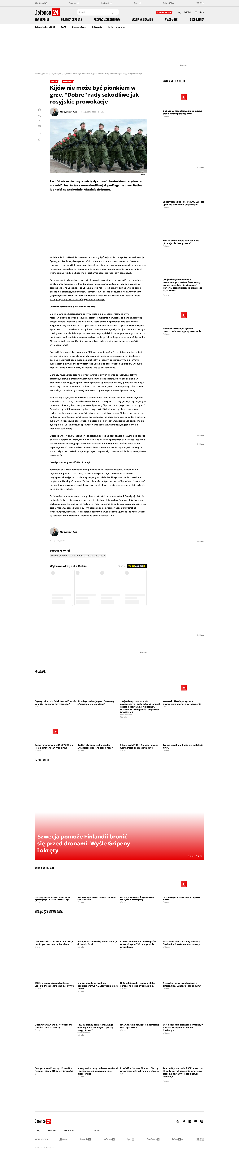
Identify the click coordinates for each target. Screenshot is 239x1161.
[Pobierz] (39, 133)
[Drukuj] (39, 126)
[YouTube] (195, 1121)
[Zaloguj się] (179, 12)
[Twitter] (183, 1121)
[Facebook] (178, 1121)
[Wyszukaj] (113, 12)
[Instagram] (201, 1121)
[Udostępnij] (39, 140)
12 (39, 120)
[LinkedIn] (189, 1121)
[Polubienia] (39, 109)
